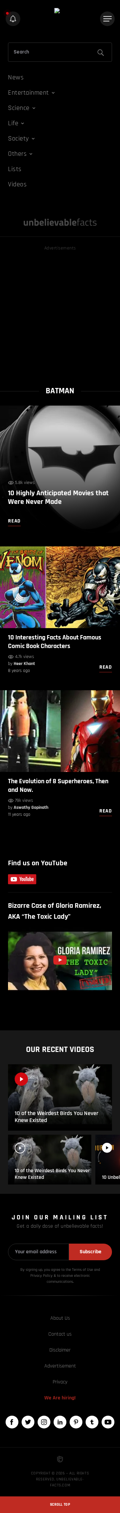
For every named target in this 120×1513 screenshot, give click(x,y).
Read (105, 667)
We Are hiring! (60, 1397)
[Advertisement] (60, 312)
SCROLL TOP (60, 1504)
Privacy (60, 1381)
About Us (60, 1318)
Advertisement (60, 1366)
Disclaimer (60, 1350)
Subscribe (90, 1251)
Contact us (60, 1334)
